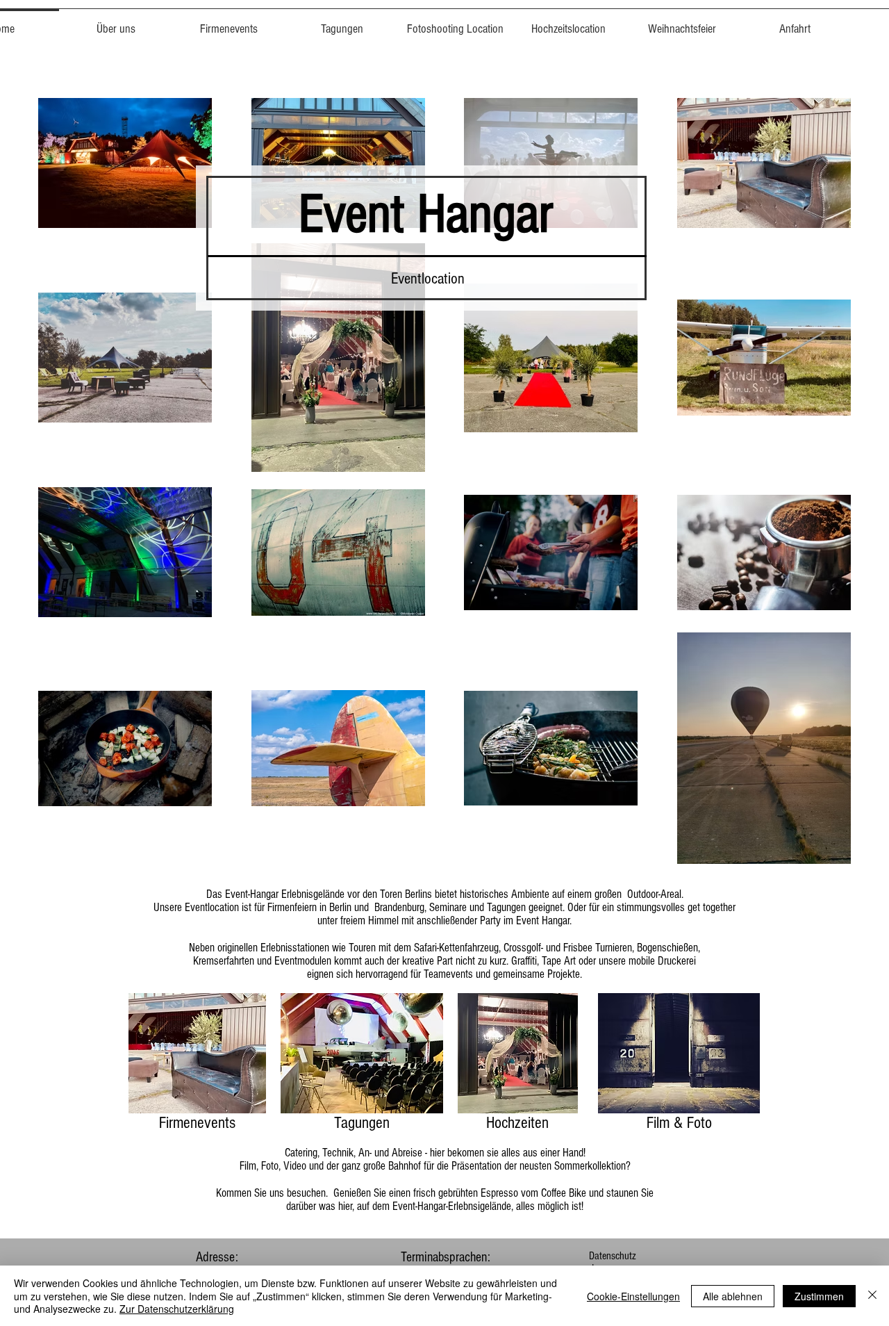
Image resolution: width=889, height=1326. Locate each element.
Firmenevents (197, 1122)
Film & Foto (679, 1122)
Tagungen (362, 1122)
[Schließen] (872, 1296)
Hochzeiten (517, 1122)
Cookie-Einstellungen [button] (633, 1296)
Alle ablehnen (733, 1296)
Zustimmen (819, 1296)
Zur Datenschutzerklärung (176, 1309)
